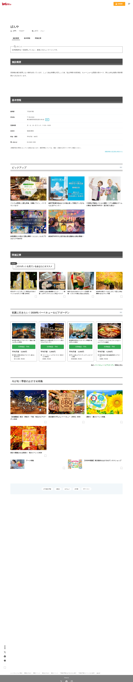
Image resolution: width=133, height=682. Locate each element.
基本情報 (16, 100)
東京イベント (54, 673)
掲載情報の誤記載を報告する (114, 151)
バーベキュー (99, 365)
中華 (76, 489)
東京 (58, 489)
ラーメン (86, 489)
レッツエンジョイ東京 (16, 673)
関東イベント (36, 673)
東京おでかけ (45, 673)
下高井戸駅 (47, 489)
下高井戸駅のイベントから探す (86, 673)
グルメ (68, 489)
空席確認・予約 (23, 346)
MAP (47, 119)
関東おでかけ (27, 673)
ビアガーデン (109, 365)
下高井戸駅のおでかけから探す (68, 673)
